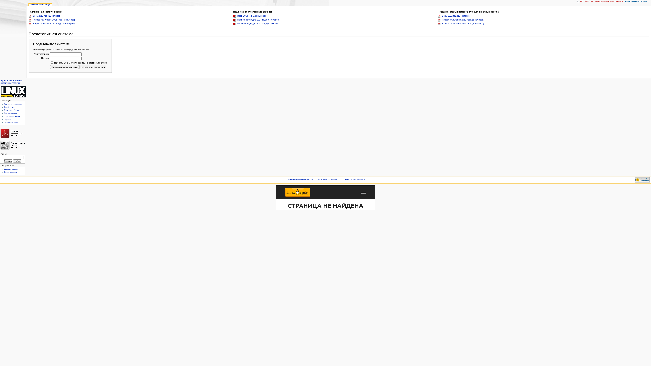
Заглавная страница (13, 104)
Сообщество (9, 107)
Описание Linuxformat (327, 179)
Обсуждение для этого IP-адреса (609, 1)
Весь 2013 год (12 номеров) (47, 16)
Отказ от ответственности (354, 179)
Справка (7, 119)
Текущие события (11, 110)
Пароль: (45, 58)
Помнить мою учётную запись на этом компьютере (80, 63)
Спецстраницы (10, 172)
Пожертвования (11, 122)
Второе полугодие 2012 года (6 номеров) (54, 24)
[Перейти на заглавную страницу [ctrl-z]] (13, 91)
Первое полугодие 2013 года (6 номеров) (54, 20)
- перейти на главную (12, 81)
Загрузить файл (11, 169)
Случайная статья (12, 116)
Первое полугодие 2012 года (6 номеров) (463, 20)
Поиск (3, 154)
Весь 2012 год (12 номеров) (456, 16)
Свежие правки (10, 113)
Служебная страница (40, 5)
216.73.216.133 (586, 1)
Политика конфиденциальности (299, 179)
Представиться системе (636, 1)
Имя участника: (42, 54)
